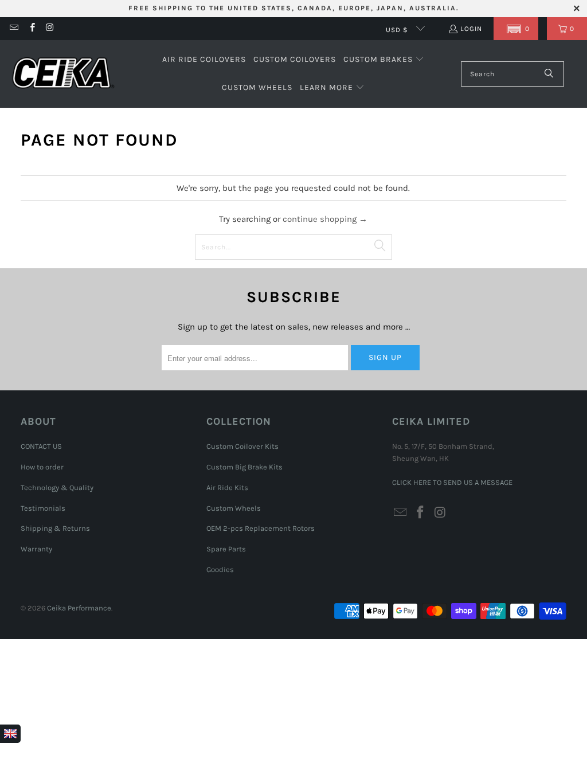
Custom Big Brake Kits (244, 467)
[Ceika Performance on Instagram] (49, 29)
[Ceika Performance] (63, 74)
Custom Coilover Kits (242, 446)
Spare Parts (226, 549)
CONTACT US (41, 446)
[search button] (549, 74)
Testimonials (43, 508)
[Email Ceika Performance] (13, 29)
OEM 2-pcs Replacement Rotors (260, 528)
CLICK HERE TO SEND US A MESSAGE (452, 482)
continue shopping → (325, 219)
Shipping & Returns (55, 528)
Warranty (36, 549)
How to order (42, 467)
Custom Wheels (233, 508)
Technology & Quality (57, 487)
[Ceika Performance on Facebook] (31, 29)
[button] (516, 28)
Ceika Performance (79, 608)
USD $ (398, 30)
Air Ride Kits (227, 487)
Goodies (220, 569)
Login (471, 29)
